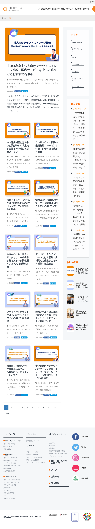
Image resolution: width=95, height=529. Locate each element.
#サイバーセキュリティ (18, 156)
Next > (8, 413)
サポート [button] (86, 9)
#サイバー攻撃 (23, 271)
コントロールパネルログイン (35, 462)
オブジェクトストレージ (11, 482)
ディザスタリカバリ (9, 463)
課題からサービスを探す (50, 9)
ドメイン (6, 495)
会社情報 (52, 443)
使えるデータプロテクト (11, 458)
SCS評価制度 (19, 163)
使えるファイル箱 (9, 444)
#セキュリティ (43, 326)
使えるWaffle (7, 468)
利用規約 (52, 448)
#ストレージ (14, 83)
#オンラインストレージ (28, 80)
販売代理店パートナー (33, 441)
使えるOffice (7, 449)
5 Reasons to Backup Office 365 (81, 313)
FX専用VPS (7, 490)
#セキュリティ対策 (20, 383)
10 (54, 407)
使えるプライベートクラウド (12, 479)
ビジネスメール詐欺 (48, 329)
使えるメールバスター (10, 460)
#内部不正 (43, 218)
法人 (50, 390)
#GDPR (50, 268)
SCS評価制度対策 (9, 471)
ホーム (4, 18)
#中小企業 (35, 83)
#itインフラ (17, 326)
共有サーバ (6, 487)
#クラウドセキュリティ (15, 329)
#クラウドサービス (17, 380)
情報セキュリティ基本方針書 (58, 453)
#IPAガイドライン (16, 214)
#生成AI (9, 278)
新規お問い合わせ (32, 454)
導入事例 (77, 9)
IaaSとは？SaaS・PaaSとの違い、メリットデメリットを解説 (82, 287)
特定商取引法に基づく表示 (57, 451)
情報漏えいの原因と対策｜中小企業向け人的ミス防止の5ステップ (79, 241)
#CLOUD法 (42, 268)
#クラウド (41, 80)
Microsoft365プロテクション (12, 466)
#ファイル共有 (24, 83)
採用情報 (52, 445)
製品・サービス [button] (67, 9)
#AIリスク (13, 271)
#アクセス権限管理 (45, 211)
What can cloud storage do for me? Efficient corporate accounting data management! (82, 330)
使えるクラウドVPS (9, 485)
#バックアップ (43, 156)
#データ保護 (23, 160)
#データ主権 (50, 272)
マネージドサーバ (9, 498)
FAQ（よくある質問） (33, 460)
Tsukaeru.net (19, 516)
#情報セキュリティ (43, 163)
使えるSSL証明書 (8, 493)
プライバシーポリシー (56, 456)
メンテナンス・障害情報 (34, 457)
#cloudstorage (14, 80)
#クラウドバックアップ (47, 383)
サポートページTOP (32, 452)
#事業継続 (55, 160)
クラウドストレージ (46, 83)
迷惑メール (44, 333)
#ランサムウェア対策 (20, 217)
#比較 (46, 390)
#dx (11, 326)
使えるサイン (7, 446)
